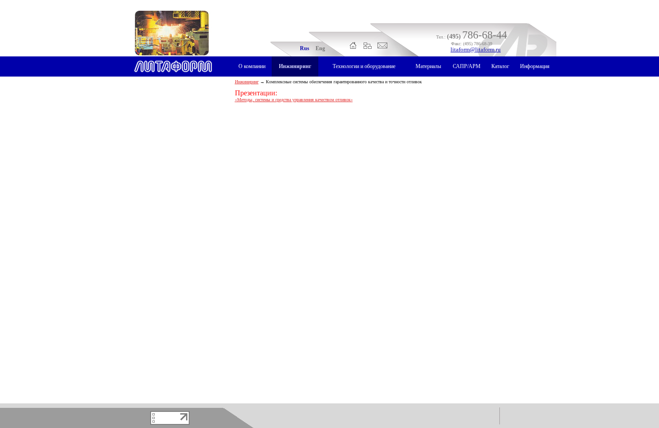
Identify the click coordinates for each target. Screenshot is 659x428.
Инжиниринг (295, 66)
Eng (320, 48)
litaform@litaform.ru (476, 49)
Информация (535, 66)
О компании (251, 66)
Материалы (428, 66)
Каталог (500, 66)
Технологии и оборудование (364, 66)
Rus (304, 48)
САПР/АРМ (467, 66)
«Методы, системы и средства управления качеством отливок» (294, 99)
